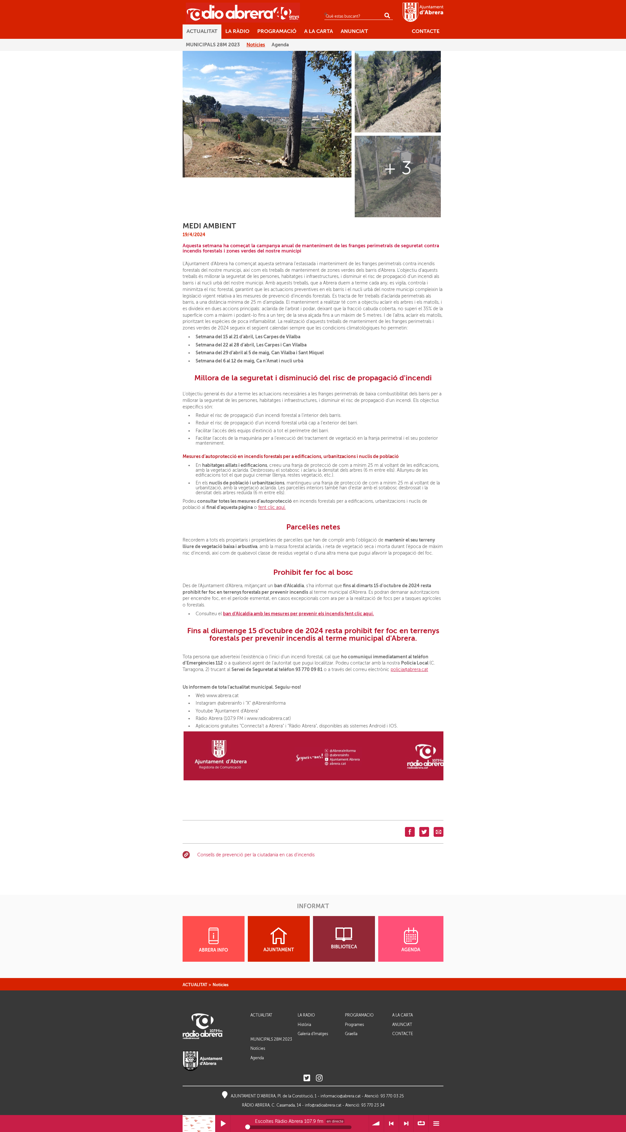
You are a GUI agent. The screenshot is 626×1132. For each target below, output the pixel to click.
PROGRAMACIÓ (359, 1015)
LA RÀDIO (306, 1015)
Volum (376, 1123)
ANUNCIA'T (402, 1025)
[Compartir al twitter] (424, 831)
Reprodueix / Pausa (223, 1123)
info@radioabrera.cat (323, 1105)
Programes (354, 1024)
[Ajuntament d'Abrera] (423, 12)
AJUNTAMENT (278, 949)
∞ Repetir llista (421, 1123)
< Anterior (391, 1123)
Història (304, 1024)
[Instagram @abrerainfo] (319, 1078)
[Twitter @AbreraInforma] (307, 1078)
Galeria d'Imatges (313, 1034)
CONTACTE (402, 1034)
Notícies (221, 984)
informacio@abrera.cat (340, 1096)
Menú (436, 1123)
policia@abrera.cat (409, 669)
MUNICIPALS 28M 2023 (271, 1039)
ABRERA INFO (213, 950)
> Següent (406, 1123)
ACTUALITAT (195, 984)
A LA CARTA (402, 1015)
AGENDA (410, 949)
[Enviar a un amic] (438, 831)
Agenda (257, 1058)
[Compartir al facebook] (410, 831)
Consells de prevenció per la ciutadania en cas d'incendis (256, 854)
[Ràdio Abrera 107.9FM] (243, 12)
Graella (351, 1034)
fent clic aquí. (272, 507)
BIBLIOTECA (344, 946)
